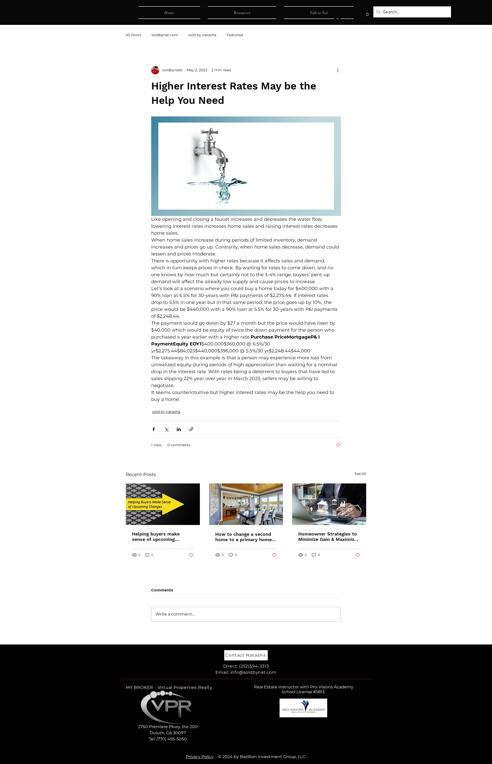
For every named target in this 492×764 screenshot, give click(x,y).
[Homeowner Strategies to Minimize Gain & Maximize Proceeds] (329, 504)
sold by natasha (202, 35)
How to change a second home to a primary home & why (245, 536)
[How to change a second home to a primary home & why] (246, 504)
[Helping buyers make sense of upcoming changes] (163, 504)
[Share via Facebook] (153, 429)
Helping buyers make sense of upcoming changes (156, 536)
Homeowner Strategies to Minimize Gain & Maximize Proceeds (327, 536)
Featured (235, 35)
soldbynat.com (164, 35)
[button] (367, 12)
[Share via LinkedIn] (178, 429)
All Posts (133, 35)
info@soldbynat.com (253, 672)
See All (360, 473)
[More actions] (338, 70)
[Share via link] (191, 429)
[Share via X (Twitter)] (166, 429)
